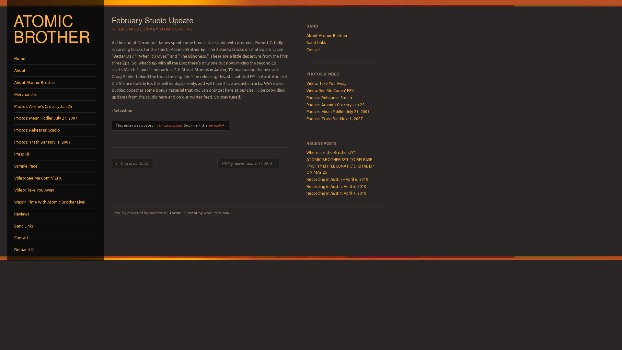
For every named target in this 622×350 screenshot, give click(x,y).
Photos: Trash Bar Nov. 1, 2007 (42, 142)
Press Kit (21, 154)
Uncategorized (170, 125)
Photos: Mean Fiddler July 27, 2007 (45, 118)
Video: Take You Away (34, 190)
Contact (21, 238)
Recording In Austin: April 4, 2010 (336, 193)
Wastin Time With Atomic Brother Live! (49, 202)
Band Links (23, 226)
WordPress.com (216, 213)
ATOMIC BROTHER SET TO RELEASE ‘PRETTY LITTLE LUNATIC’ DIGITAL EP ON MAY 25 (340, 166)
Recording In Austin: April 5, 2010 (336, 186)
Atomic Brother (52, 28)
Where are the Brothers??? (330, 152)
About (20, 70)
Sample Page (26, 166)
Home (19, 58)
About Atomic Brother (34, 82)
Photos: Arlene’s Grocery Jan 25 (43, 106)
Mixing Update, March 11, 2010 (248, 164)
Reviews (21, 214)
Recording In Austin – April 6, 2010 (337, 179)
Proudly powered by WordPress (140, 213)
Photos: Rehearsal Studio (37, 130)
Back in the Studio (132, 164)
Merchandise (26, 94)
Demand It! (24, 250)
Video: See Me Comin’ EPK (38, 178)
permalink (217, 125)
